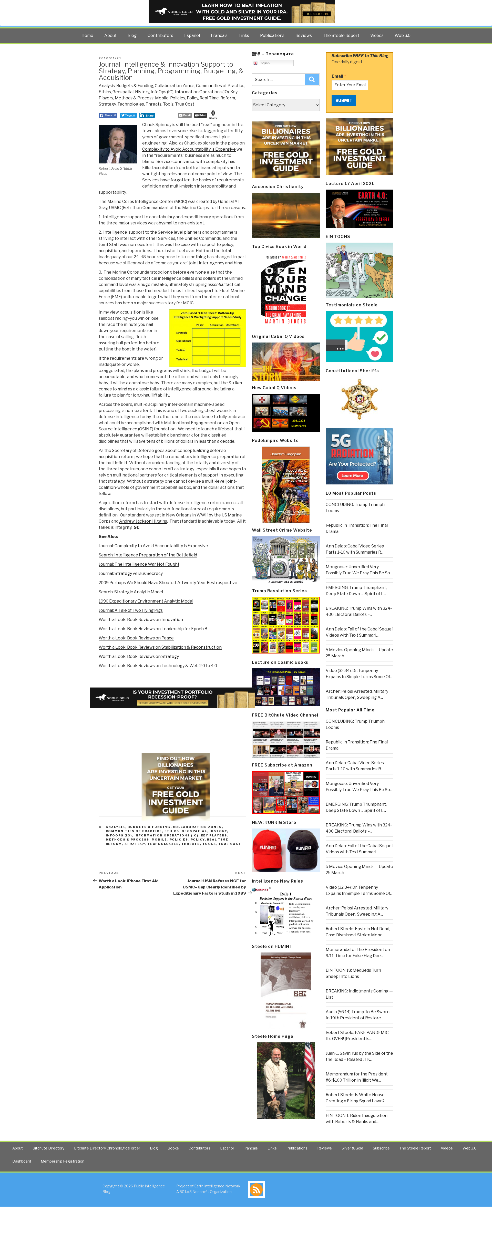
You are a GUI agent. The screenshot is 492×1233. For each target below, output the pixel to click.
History (142, 91)
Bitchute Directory (48, 1148)
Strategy (107, 104)
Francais (219, 35)
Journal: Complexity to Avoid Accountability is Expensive (153, 545)
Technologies (130, 104)
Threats (153, 104)
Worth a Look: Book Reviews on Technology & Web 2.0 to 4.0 (158, 665)
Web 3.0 (403, 35)
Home (87, 35)
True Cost (184, 104)
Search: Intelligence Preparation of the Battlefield (148, 555)
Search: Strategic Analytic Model (131, 591)
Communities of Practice (220, 85)
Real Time (209, 98)
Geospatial (123, 91)
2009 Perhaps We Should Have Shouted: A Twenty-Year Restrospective (168, 582)
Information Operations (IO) (202, 91)
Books (173, 1148)
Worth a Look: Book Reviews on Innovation (141, 619)
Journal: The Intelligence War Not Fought (139, 564)
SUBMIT (343, 100)
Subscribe (381, 1148)
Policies (177, 98)
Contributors (160, 35)
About (110, 35)
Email (339, 76)
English (264, 63)
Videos (377, 35)
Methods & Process (134, 98)
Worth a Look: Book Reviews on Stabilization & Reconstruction (160, 647)
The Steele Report (341, 35)
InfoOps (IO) (162, 91)
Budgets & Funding (134, 85)
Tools (168, 104)
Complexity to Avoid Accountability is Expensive (189, 149)
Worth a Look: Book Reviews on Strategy (139, 656)
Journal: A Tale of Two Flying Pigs (131, 610)
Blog (132, 35)
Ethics (105, 91)
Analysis (107, 85)
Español (192, 35)
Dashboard (21, 1161)
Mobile (162, 98)
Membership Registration (62, 1161)
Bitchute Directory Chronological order (107, 1148)
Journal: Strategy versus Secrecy (131, 573)
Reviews (303, 35)
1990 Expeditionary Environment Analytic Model (146, 601)
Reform (227, 98)
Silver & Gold (352, 1148)
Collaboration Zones (174, 85)
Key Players (214, 835)
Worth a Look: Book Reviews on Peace (136, 638)
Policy (192, 98)
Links (244, 35)
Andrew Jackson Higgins (143, 521)
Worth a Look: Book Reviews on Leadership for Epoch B (153, 628)
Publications (272, 35)
